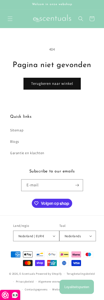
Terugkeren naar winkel (52, 83)
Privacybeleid (25, 281)
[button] (10, 18)
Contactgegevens (36, 289)
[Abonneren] (77, 185)
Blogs (14, 141)
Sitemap (16, 130)
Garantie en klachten (27, 153)
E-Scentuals (27, 273)
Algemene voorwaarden (53, 281)
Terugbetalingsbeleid (81, 273)
